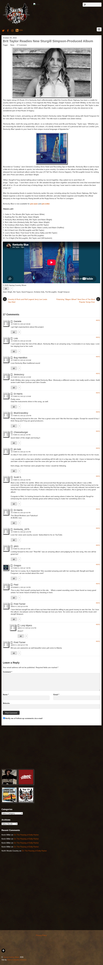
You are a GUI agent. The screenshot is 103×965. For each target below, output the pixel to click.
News (12, 45)
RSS (20, 30)
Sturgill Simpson (64, 292)
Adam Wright (7, 292)
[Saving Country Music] (16, 24)
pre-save (34, 204)
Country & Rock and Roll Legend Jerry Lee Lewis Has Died (25, 300)
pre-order (46, 204)
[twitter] (3, 30)
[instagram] (12, 30)
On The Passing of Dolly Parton (26, 835)
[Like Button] (6, 288)
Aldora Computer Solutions (17, 960)
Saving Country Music (11, 957)
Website (6, 703)
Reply (98, 320)
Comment (7, 672)
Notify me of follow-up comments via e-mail (23, 718)
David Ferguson (27, 292)
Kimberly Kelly (39, 292)
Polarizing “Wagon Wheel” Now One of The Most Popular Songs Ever (77, 300)
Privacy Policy (41, 935)
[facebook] (8, 30)
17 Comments (22, 45)
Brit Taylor (16, 292)
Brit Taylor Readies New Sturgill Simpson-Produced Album (48, 41)
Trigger (5, 45)
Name (6, 695)
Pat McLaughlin (51, 292)
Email (56, 695)
